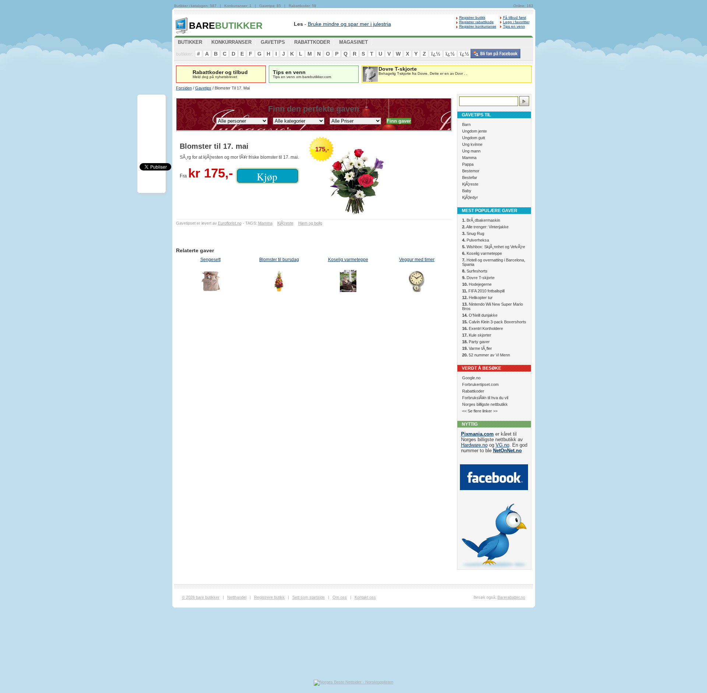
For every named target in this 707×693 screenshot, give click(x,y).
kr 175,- (210, 173)
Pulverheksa (475, 240)
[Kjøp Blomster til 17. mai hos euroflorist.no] (379, 179)
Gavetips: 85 (270, 6)
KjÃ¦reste (285, 223)
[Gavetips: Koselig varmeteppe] (348, 282)
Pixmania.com (477, 434)
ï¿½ (435, 54)
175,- (322, 149)
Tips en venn (514, 26)
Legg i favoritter (516, 22)
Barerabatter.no (511, 597)
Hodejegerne (477, 284)
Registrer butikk (472, 17)
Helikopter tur (477, 297)
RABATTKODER (312, 42)
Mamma (265, 223)
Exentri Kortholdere (482, 328)
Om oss (340, 597)
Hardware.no (474, 445)
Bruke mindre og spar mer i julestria (349, 24)
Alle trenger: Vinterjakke (485, 227)
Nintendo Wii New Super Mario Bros (492, 306)
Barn (466, 124)
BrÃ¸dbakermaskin (481, 220)
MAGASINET (353, 42)
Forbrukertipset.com (480, 384)
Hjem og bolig (310, 223)
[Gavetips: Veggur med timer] (417, 282)
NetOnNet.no (507, 450)
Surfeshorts (475, 271)
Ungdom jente (474, 131)
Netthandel (236, 597)
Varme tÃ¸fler (477, 348)
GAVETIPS (273, 42)
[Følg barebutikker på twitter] (494, 567)
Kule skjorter (476, 335)
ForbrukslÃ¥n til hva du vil (485, 397)
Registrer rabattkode (476, 22)
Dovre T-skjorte (478, 277)
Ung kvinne (472, 144)
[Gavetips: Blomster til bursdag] (279, 282)
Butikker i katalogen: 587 (195, 6)
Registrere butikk (269, 597)
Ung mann (471, 151)
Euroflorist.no (230, 223)
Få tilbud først (514, 17)
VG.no (502, 445)
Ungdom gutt (473, 138)
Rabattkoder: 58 (302, 6)
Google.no (471, 378)
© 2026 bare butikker (200, 597)
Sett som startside (308, 597)
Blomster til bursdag (279, 259)
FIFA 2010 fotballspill (483, 291)
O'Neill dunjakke (479, 315)
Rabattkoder (473, 391)
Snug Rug (473, 233)
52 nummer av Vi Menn (486, 355)
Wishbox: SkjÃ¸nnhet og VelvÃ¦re (493, 247)
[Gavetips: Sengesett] (210, 282)
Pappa (468, 164)
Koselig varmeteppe (348, 259)
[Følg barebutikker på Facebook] (495, 56)
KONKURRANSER (231, 42)
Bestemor (470, 171)
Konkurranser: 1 (238, 6)
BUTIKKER (226, 25)
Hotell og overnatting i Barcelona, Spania (493, 262)
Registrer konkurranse (477, 26)
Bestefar (469, 177)
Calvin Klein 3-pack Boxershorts (494, 322)
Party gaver (476, 342)
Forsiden (184, 88)
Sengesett (210, 259)
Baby (466, 191)
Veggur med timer (417, 259)
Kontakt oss (365, 597)
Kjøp (267, 176)
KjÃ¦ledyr (470, 197)
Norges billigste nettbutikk (485, 404)
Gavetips (203, 88)
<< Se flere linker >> (479, 411)
